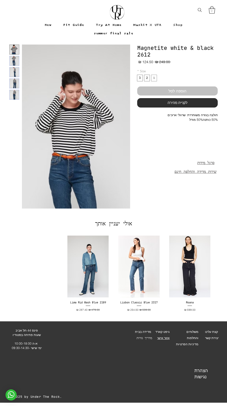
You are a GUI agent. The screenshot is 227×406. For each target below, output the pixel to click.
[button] (212, 10)
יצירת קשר (212, 338)
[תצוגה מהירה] (190, 266)
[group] (113, 273)
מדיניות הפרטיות (187, 344)
